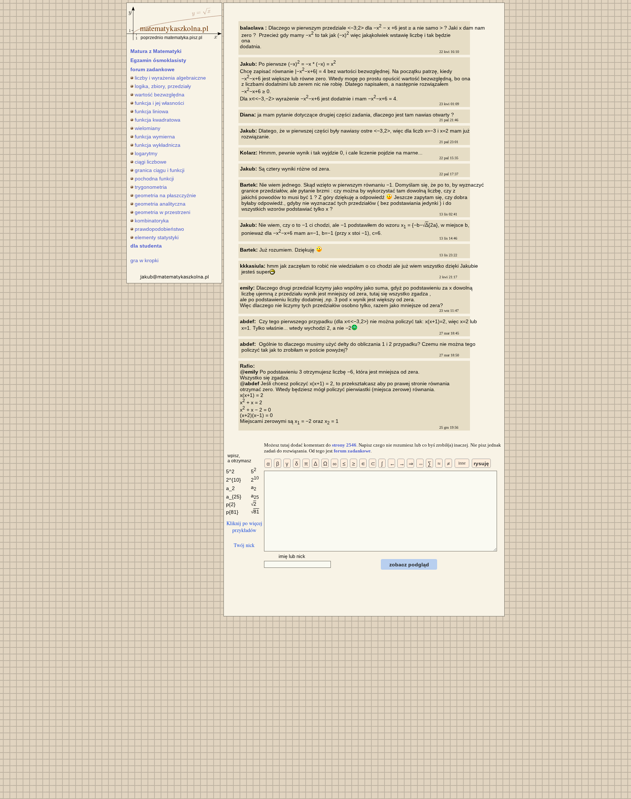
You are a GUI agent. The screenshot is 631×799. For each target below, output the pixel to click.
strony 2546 (344, 445)
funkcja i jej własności (159, 103)
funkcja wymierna (155, 136)
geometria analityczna (160, 204)
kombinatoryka (152, 220)
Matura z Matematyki (155, 51)
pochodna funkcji (154, 178)
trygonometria (151, 187)
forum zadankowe (152, 69)
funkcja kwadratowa (157, 120)
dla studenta (146, 246)
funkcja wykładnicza (157, 145)
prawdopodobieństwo (159, 229)
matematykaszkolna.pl (174, 28)
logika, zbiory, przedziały (163, 86)
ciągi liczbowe (151, 162)
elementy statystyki (157, 237)
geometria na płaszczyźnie (165, 195)
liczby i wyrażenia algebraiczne (170, 78)
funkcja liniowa (151, 111)
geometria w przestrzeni (162, 212)
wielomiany (147, 128)
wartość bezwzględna (159, 95)
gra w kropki (144, 260)
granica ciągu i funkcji (159, 170)
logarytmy (146, 153)
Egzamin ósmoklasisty (158, 60)
